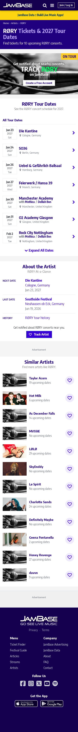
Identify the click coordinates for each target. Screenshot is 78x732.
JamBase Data (51, 650)
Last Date (9, 299)
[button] (45, 5)
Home (6, 23)
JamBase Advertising (55, 644)
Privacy (33, 630)
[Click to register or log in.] (69, 380)
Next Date (9, 281)
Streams (15, 662)
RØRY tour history (37, 318)
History (7, 318)
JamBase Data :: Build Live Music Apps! (41, 15)
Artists (14, 23)
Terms (45, 630)
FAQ (45, 662)
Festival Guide (18, 650)
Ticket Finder (18, 644)
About (47, 656)
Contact (48, 668)
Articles (14, 656)
